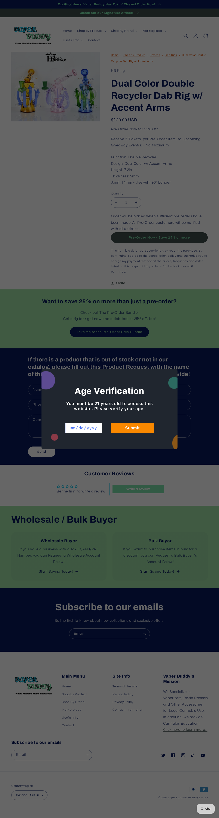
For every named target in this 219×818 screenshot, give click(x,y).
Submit (132, 428)
